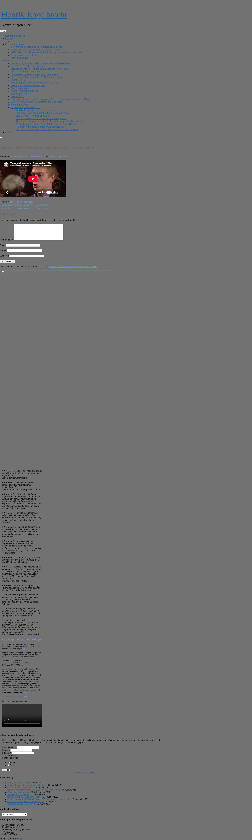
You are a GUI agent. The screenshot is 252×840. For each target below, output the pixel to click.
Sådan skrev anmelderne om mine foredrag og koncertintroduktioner (46, 52)
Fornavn (6, 750)
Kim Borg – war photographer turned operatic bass (42, 113)
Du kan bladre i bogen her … (20, 787)
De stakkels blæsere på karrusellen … (25, 797)
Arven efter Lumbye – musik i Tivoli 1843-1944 (34, 74)
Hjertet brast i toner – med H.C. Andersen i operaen (37, 77)
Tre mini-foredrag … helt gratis (26, 55)
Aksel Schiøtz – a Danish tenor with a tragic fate (41, 118)
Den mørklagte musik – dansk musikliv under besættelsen (40, 63)
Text (12, 765)
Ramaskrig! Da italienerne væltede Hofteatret (34, 82)
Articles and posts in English (25, 107)
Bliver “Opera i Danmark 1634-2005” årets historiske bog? (34, 790)
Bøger (8, 60)
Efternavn (6, 753)
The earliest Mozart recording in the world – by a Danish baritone (49, 121)
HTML (13, 763)
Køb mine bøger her (15, 36)
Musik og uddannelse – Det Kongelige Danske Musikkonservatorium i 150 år (50, 99)
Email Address (9, 747)
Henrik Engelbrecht (34, 14)
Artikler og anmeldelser (17, 104)
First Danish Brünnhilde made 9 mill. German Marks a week (47, 129)
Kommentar (6, 240)
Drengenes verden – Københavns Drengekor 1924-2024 (39, 69)
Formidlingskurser (19, 58)
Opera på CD (17, 96)
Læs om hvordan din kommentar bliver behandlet (73, 266)
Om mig (9, 38)
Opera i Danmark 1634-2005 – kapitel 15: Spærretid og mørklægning (39, 799)
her (24, 649)
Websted (4, 256)
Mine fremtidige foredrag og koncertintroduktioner (36, 47)
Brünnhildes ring (19, 93)
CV (12, 41)
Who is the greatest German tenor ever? (37, 110)
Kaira (20, 839)
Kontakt (9, 132)
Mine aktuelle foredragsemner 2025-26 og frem (35, 49)
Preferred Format (10, 758)
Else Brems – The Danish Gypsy (33, 115)
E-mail (3, 250)
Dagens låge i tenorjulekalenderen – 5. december (24, 205)
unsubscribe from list (84, 772)
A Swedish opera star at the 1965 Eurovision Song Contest (46, 124)
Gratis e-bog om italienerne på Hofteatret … (27, 785)
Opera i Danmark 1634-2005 (25, 71)
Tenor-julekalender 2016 (21, 202)
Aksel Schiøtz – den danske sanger (29, 66)
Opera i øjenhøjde (19, 88)
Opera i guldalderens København (27, 85)
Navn (2, 245)
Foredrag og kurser (15, 44)
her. (25, 692)
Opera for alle (17, 80)
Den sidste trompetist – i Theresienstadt (25, 801)
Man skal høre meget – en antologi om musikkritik (36, 102)
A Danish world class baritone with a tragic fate (40, 126)
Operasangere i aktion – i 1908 (21, 804)
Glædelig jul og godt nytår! (19, 792)
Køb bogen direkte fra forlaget (22, 639)
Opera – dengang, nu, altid (24, 91)
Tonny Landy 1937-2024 (18, 783)
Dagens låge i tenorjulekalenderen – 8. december (24, 208)
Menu (3, 31)
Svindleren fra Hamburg (18, 794)
